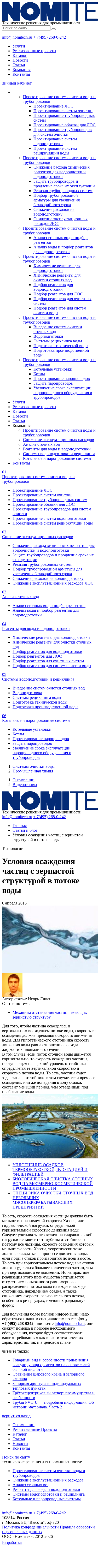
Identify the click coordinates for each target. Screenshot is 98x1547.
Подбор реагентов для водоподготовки (53, 286)
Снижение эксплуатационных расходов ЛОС (53, 583)
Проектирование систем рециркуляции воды (55, 150)
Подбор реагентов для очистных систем (48, 661)
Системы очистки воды (34, 766)
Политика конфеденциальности (30, 1527)
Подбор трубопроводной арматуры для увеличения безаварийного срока (56, 200)
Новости (20, 60)
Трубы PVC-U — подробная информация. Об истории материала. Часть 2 (53, 1404)
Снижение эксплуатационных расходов (58, 439)
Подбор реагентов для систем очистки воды (52, 665)
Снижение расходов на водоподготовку (53, 211)
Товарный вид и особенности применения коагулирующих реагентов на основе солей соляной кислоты (51, 1365)
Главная (20, 825)
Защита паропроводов (53, 383)
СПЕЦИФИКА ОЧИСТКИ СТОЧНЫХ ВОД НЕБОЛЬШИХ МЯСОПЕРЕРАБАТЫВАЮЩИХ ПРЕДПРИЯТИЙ (53, 1200)
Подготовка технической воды (60, 345)
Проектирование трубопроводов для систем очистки (62, 131)
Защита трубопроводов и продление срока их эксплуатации (64, 183)
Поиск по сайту (16, 1457)
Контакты (21, 74)
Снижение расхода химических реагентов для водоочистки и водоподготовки (61, 172)
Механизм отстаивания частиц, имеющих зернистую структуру (50, 1014)
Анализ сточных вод (41, 444)
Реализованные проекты (34, 51)
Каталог (20, 55)
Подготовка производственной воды (45, 707)
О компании (23, 780)
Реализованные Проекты (35, 1429)
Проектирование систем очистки (63, 111)
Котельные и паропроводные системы (57, 458)
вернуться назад (16, 1416)
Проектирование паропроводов (61, 378)
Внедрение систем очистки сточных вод (49, 688)
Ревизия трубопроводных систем (63, 190)
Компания (22, 69)
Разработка (12, 1542)
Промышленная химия (33, 771)
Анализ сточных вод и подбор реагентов (49, 605)
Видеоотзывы (25, 784)
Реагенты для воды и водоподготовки (57, 449)
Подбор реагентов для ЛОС (58, 294)
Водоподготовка (48, 336)
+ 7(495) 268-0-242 (49, 37)
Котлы (39, 374)
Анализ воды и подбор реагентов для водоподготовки (63, 249)
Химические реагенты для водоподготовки (56, 268)
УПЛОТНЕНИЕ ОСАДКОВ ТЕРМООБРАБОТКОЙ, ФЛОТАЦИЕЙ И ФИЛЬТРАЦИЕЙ (50, 1169)
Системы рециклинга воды (57, 341)
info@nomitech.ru (17, 37)
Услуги (19, 46)
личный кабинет (17, 83)
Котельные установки (52, 369)
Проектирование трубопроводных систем (50, 499)
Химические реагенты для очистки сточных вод (56, 277)
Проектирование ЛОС (53, 106)
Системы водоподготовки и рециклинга (59, 453)
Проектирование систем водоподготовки (55, 141)
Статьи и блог (25, 830)
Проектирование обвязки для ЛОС (64, 125)
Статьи (19, 65)
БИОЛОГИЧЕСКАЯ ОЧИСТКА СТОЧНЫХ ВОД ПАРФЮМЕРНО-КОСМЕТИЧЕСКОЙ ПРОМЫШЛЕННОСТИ (53, 1184)
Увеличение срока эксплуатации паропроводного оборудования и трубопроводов (62, 393)
